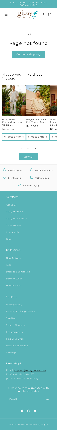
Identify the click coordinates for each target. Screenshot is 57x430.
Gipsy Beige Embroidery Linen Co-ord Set (12, 122)
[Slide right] (35, 148)
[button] (6, 14)
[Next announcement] (51, 4)
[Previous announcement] (5, 4)
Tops (8, 265)
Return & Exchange (17, 345)
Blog (9, 239)
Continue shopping (28, 54)
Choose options (14, 137)
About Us (11, 204)
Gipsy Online (22, 424)
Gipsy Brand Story (16, 218)
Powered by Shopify (38, 424)
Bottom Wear (14, 278)
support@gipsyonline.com (30, 370)
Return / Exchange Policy (20, 311)
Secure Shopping (16, 325)
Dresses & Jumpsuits (18, 271)
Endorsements (14, 332)
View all (28, 156)
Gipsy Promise (14, 211)
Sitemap (11, 352)
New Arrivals (13, 258)
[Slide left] (22, 148)
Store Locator (14, 225)
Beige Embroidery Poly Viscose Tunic (36, 120)
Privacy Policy (14, 304)
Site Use (11, 318)
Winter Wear (13, 285)
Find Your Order (15, 338)
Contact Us (12, 232)
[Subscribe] (47, 399)
